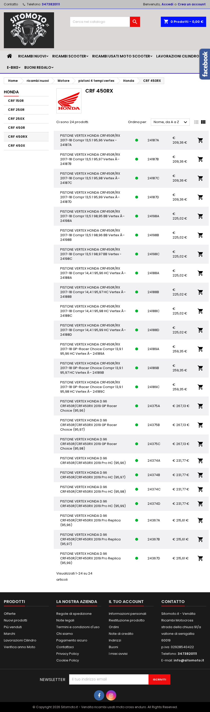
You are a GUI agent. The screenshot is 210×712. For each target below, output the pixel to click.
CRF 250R (16, 109)
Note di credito (121, 633)
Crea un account (192, 4)
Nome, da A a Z (171, 122)
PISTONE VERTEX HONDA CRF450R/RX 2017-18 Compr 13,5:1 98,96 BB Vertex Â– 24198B (92, 235)
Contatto (11, 4)
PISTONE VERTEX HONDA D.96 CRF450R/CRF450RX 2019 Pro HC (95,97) (92, 475)
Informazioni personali (127, 613)
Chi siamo (64, 633)
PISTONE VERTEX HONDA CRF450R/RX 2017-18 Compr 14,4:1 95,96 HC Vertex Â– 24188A (93, 273)
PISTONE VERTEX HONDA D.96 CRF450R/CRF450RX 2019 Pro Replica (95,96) (90, 520)
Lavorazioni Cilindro (20, 640)
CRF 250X (16, 118)
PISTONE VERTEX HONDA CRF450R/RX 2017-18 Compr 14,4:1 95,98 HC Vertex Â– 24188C (93, 311)
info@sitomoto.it (189, 660)
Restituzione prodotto (127, 620)
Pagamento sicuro (71, 640)
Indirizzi (115, 640)
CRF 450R (16, 127)
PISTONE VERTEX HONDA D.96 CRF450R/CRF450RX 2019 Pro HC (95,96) (93, 460)
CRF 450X (16, 145)
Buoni (113, 647)
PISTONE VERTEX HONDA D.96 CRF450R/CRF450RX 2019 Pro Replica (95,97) (90, 539)
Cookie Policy (67, 660)
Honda (11, 92)
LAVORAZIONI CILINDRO (177, 56)
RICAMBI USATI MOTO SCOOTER (121, 56)
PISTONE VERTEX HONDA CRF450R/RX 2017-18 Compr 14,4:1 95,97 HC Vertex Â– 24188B (93, 292)
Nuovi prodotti (15, 620)
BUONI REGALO (37, 67)
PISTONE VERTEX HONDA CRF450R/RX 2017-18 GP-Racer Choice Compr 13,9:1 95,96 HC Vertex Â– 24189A (91, 349)
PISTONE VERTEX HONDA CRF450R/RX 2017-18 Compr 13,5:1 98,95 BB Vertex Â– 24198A (92, 216)
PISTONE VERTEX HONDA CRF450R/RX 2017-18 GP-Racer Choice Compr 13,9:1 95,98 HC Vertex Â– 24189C (91, 387)
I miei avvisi (118, 653)
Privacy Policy (67, 653)
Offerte (10, 613)
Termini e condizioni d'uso (78, 627)
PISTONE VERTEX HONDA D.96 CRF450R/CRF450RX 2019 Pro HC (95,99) (93, 503)
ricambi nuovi (32, 56)
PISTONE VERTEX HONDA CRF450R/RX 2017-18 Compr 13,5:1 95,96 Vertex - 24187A (90, 140)
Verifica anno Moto (19, 647)
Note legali (65, 620)
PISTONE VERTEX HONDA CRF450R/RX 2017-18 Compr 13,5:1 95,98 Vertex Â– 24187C (90, 178)
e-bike (12, 67)
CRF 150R (16, 100)
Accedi (167, 4)
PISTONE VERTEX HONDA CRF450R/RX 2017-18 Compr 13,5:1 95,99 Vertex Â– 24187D (90, 197)
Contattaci (65, 647)
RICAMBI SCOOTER (69, 56)
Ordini (114, 627)
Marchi (9, 633)
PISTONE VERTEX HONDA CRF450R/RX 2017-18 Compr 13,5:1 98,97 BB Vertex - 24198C (90, 254)
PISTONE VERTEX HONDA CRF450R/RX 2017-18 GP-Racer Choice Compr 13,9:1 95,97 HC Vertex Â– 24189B (91, 368)
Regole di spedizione (74, 613)
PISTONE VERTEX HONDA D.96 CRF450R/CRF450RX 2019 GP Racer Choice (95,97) (88, 425)
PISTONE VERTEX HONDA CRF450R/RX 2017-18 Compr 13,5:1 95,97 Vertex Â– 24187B (90, 159)
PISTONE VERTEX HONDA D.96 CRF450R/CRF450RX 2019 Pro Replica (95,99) (90, 558)
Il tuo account (126, 602)
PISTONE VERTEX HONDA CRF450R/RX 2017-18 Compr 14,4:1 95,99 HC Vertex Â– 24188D (93, 330)
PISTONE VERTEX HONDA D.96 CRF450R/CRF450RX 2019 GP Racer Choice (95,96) (88, 406)
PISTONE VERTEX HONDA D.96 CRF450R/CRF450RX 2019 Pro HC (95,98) (93, 489)
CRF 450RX (17, 136)
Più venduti (13, 627)
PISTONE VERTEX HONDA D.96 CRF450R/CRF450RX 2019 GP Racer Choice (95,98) (88, 444)
